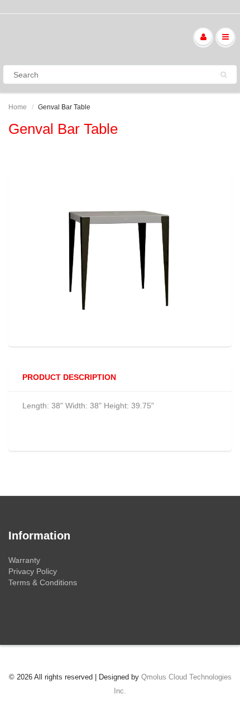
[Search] (223, 75)
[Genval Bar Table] (120, 257)
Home (17, 107)
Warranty (24, 560)
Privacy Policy (32, 571)
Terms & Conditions (42, 582)
